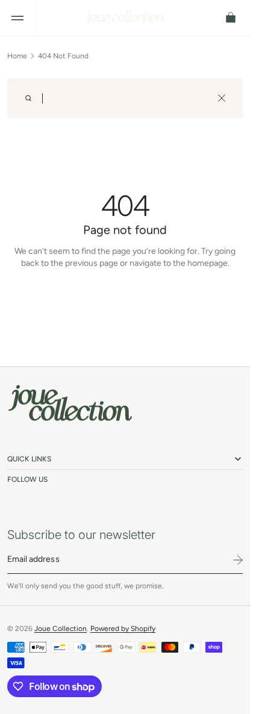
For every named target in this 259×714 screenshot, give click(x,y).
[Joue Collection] (70, 403)
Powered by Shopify (122, 628)
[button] (17, 17)
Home (17, 56)
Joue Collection (60, 628)
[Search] (28, 98)
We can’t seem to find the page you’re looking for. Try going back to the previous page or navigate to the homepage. (125, 257)
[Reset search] (221, 98)
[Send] (238, 560)
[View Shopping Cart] (231, 17)
